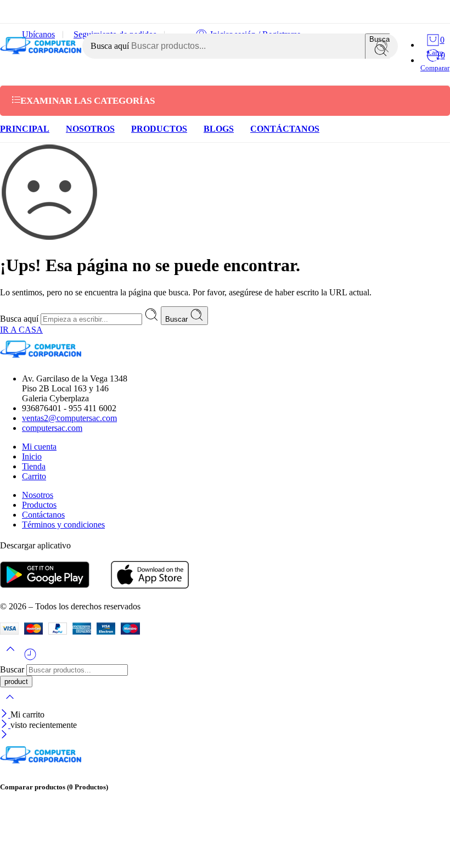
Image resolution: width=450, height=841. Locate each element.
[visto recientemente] (30, 658)
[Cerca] (5, 714)
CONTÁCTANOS (284, 128)
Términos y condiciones (63, 524)
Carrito (34, 476)
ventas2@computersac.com (69, 418)
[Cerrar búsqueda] (10, 704)
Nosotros (37, 495)
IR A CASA (21, 329)
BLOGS (219, 128)
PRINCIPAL (24, 128)
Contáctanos (43, 514)
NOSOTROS (90, 128)
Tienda (34, 466)
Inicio (32, 456)
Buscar (177, 319)
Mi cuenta (39, 446)
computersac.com (52, 428)
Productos (39, 504)
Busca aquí (111, 46)
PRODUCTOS (159, 128)
